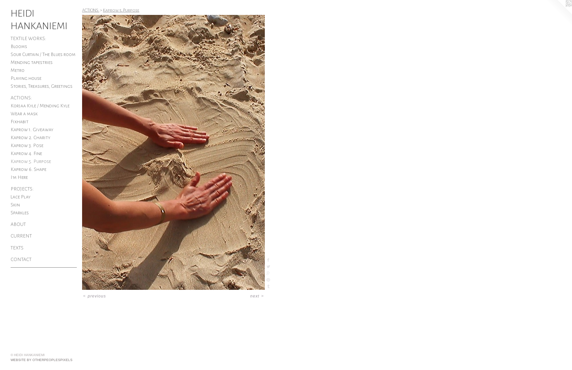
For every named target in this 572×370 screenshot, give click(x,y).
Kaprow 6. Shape (28, 169)
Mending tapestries (32, 62)
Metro (17, 70)
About (18, 224)
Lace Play (20, 196)
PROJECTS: (22, 188)
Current (21, 235)
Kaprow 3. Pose (27, 145)
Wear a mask (24, 113)
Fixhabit (19, 121)
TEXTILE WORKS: (28, 38)
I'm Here (19, 177)
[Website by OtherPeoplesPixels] (559, 13)
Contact (21, 259)
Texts (17, 247)
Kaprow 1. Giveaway (32, 129)
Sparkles (20, 212)
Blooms (19, 46)
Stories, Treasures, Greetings (41, 86)
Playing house (26, 78)
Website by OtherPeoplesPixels (41, 360)
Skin (15, 204)
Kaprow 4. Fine (26, 153)
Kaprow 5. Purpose (31, 161)
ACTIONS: (21, 97)
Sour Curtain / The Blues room (43, 54)
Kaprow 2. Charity (30, 137)
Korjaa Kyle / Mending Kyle (40, 105)
